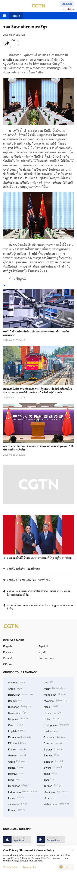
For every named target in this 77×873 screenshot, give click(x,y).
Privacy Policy (10, 867)
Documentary (46, 658)
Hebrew (16, 773)
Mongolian (55, 694)
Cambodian (17, 713)
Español (43, 646)
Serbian (53, 749)
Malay (55, 688)
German (17, 755)
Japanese (17, 804)
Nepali (50, 706)
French (17, 749)
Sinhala (52, 755)
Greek (16, 761)
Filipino (17, 743)
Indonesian (23, 792)
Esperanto (19, 737)
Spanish (53, 761)
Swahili (53, 767)
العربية (42, 652)
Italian (16, 798)
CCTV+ (7, 664)
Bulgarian (19, 706)
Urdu (49, 798)
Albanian (16, 682)
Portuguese (56, 725)
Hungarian (18, 785)
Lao (48, 682)
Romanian (54, 737)
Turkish (52, 785)
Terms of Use (30, 867)
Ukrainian (55, 792)
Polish (51, 719)
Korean (16, 810)
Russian (53, 743)
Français (8, 652)
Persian (52, 713)
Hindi (14, 779)
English (7, 646)
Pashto (51, 731)
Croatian (18, 719)
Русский (7, 658)
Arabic (15, 688)
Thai (49, 779)
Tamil (50, 773)
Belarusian (20, 694)
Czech (15, 725)
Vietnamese (56, 804)
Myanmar (56, 700)
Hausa (15, 767)
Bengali (15, 700)
